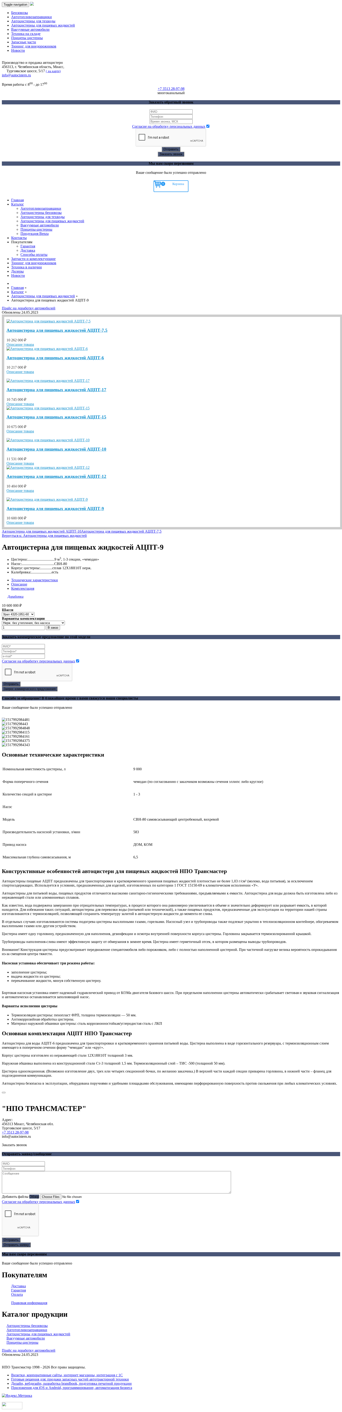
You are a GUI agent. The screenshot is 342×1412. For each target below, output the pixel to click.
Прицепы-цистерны (36, 229)
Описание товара (20, 344)
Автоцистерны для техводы (33, 21)
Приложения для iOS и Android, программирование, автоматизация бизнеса (71, 1388)
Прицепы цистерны (27, 38)
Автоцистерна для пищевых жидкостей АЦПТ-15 (56, 417)
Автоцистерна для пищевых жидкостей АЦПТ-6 (55, 357)
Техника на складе (25, 34)
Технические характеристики (34, 580)
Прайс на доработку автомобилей (28, 308)
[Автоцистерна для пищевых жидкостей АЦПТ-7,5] (49, 321)
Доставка (27, 250)
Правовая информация (29, 1303)
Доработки (15, 596)
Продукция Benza (34, 234)
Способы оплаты (33, 255)
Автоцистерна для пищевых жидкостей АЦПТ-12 (56, 476)
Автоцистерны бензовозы (41, 213)
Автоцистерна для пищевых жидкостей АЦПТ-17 (56, 389)
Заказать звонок (171, 154)
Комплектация (22, 588)
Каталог (17, 204)
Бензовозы (19, 13)
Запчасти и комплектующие (33, 259)
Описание (19, 584)
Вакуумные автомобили (30, 29)
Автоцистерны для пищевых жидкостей (43, 25)
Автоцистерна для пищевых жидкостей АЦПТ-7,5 (57, 330)
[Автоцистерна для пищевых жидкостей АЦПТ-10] (48, 440)
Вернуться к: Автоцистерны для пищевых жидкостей (44, 536)
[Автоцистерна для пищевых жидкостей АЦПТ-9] (47, 499)
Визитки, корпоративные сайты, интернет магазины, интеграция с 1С (67, 1375)
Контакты (19, 238)
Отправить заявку (16, 1245)
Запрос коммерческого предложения (30, 689)
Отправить (171, 149)
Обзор (34, 1197)
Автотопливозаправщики (31, 17)
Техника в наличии (26, 267)
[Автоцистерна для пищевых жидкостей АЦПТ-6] (47, 349)
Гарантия (27, 246)
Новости (18, 50)
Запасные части (23, 42)
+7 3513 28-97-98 (15, 1132)
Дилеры (17, 271)
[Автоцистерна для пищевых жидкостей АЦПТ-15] (48, 408)
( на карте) (53, 71)
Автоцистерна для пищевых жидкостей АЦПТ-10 (56, 449)
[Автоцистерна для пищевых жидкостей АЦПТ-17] (48, 381)
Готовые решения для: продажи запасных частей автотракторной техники (70, 1379)
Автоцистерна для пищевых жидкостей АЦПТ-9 (55, 508)
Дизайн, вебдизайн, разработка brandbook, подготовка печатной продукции (71, 1383)
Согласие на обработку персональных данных (168, 126)
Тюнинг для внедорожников (33, 46)
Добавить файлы (15, 1197)
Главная (17, 200)
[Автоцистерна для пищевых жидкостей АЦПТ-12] (48, 468)
